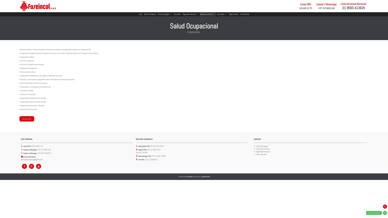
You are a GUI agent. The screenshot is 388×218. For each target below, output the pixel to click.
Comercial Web (205, 177)
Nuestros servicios (206, 14)
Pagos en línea (233, 14)
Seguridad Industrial (189, 14)
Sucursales (220, 14)
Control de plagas (163, 14)
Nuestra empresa (150, 14)
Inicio (140, 14)
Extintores (177, 14)
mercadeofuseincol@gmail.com (32, 159)
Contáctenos (244, 14)
